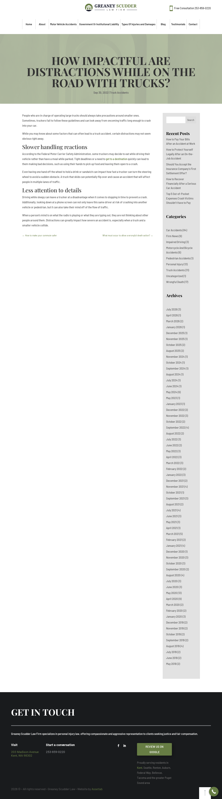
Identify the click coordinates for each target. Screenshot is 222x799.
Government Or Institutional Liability (99, 24)
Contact (193, 24)
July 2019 (171, 652)
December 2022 (175, 409)
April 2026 (172, 315)
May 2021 (171, 522)
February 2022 (174, 468)
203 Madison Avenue (25, 752)
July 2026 (171, 309)
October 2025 (173, 344)
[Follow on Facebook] (118, 745)
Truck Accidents (119, 92)
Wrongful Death (175, 282)
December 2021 (175, 480)
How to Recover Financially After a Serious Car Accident (181, 183)
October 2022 (173, 421)
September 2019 (175, 640)
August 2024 (173, 374)
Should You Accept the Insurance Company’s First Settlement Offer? (181, 168)
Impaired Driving (175, 242)
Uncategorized (174, 276)
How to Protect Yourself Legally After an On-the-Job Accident (179, 154)
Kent (139, 767)
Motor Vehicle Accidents (63, 24)
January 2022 (174, 474)
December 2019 (175, 622)
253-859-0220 (203, 8)
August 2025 (173, 350)
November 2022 (175, 415)
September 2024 (175, 368)
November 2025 (175, 339)
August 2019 (173, 646)
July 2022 (171, 439)
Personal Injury (174, 264)
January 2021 (173, 545)
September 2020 (175, 569)
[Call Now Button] (214, 791)
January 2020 (174, 616)
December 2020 (175, 551)
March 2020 (173, 604)
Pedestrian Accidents (178, 258)
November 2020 (175, 557)
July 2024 (171, 380)
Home (29, 24)
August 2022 (173, 433)
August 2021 (173, 504)
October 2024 (174, 362)
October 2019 (173, 634)
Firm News (172, 236)
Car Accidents (174, 230)
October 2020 (174, 563)
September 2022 (175, 427)
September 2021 (175, 498)
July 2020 (171, 581)
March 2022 (173, 463)
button (205, 793)
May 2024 (171, 392)
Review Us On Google (155, 749)
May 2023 (171, 398)
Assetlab (97, 789)
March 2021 (172, 533)
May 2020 (171, 593)
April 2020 (172, 598)
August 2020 (173, 575)
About (42, 24)
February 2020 (174, 610)
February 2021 (174, 539)
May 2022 (171, 451)
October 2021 (173, 492)
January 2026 (174, 327)
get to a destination (116, 159)
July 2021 (171, 510)
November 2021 (175, 486)
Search (190, 119)
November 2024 (175, 356)
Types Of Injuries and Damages (138, 24)
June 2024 (172, 386)
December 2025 (175, 333)
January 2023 (174, 403)
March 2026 (173, 321)
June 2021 (172, 516)
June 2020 (172, 587)
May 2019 (171, 663)
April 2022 (172, 457)
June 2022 (172, 445)
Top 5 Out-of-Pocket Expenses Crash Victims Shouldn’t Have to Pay (179, 198)
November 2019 (175, 628)
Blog (163, 24)
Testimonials (178, 24)
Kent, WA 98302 (21, 755)
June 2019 (172, 657)
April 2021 (171, 528)
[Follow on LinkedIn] (124, 745)
